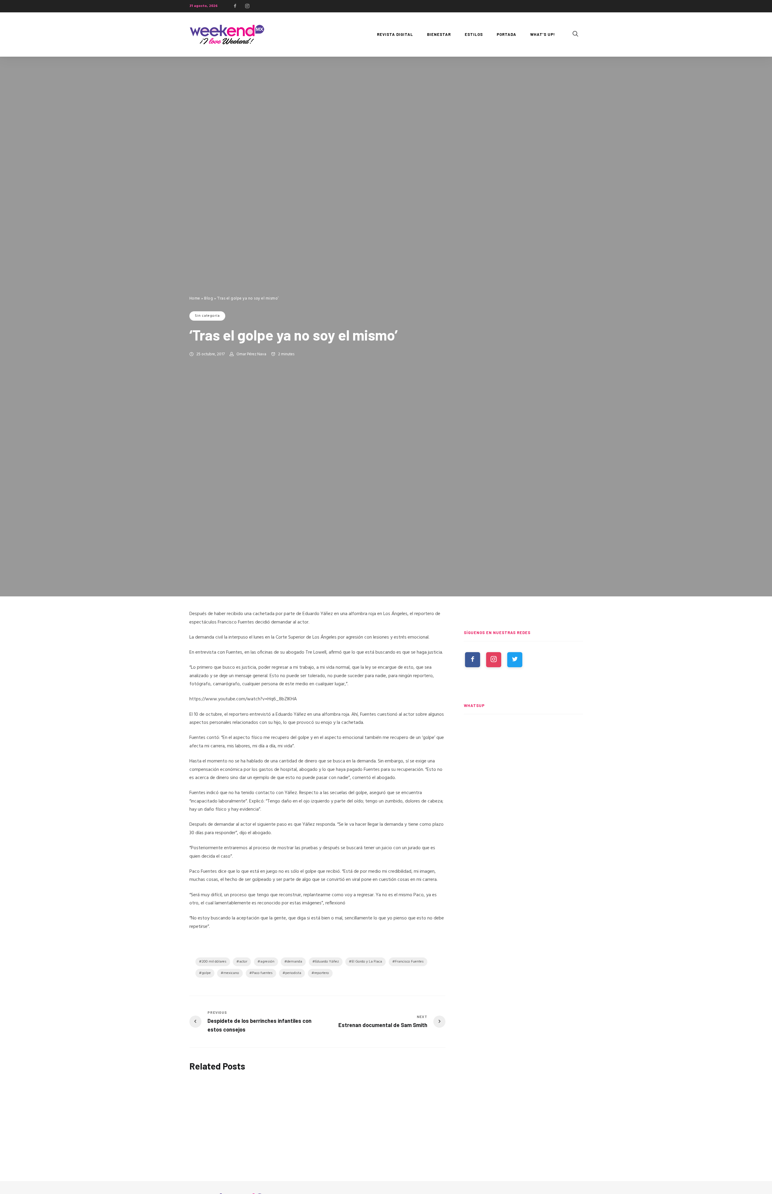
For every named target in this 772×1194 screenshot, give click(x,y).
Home (194, 298)
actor (243, 962)
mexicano (231, 973)
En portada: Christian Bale (396, 1088)
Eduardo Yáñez (327, 962)
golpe (206, 973)
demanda (294, 962)
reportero (321, 973)
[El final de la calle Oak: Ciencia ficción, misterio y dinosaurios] (523, 803)
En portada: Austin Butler (306, 1088)
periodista (293, 973)
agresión (267, 962)
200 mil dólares (214, 962)
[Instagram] (247, 6)
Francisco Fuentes (409, 962)
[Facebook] (234, 6)
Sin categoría (207, 316)
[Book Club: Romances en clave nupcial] (523, 747)
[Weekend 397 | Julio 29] (217, 1117)
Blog (208, 298)
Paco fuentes (262, 973)
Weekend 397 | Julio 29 (214, 1160)
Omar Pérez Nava (251, 354)
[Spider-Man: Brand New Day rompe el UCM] (523, 859)
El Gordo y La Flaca (367, 962)
